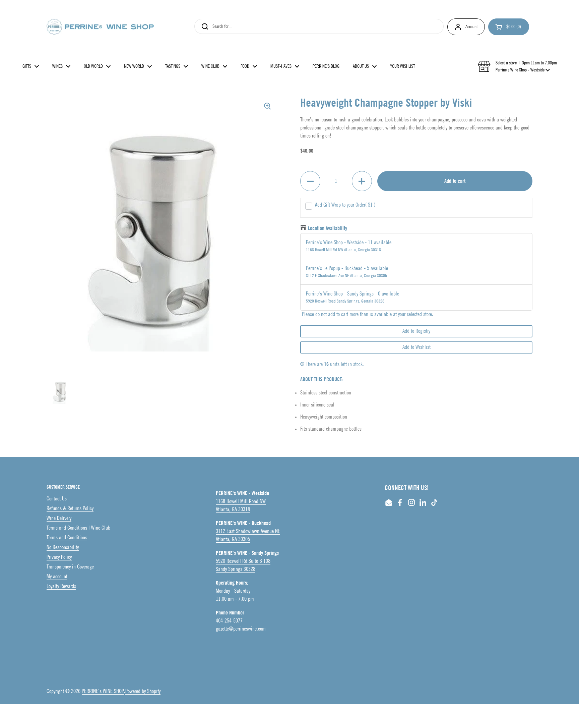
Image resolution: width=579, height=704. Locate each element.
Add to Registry (416, 331)
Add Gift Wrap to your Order (345, 205)
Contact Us (57, 498)
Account (471, 26)
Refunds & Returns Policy (70, 508)
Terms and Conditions (67, 537)
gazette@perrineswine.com (241, 629)
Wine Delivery (59, 518)
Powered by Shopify (142, 691)
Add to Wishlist (416, 347)
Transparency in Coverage (70, 567)
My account (57, 576)
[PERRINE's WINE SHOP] (100, 27)
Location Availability (327, 228)
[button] (508, 26)
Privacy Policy (59, 557)
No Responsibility (63, 547)
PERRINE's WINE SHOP (103, 691)
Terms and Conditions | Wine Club (78, 528)
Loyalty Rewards (61, 586)
